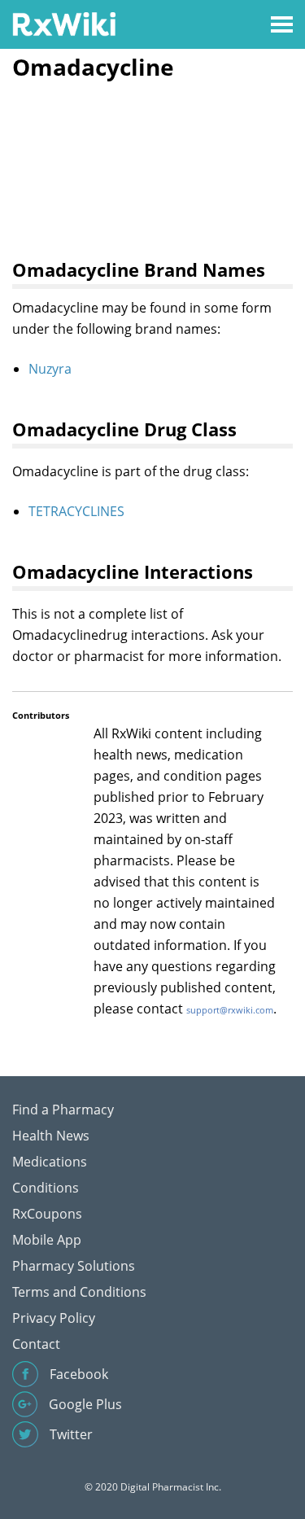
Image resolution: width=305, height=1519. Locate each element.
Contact (36, 1344)
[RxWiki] (63, 23)
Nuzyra (50, 369)
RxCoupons (47, 1214)
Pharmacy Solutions (73, 1266)
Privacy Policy (53, 1318)
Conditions (45, 1188)
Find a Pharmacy (63, 1109)
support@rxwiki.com (229, 1010)
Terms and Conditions (79, 1292)
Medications (49, 1162)
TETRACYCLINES (76, 511)
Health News (50, 1136)
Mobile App (46, 1240)
